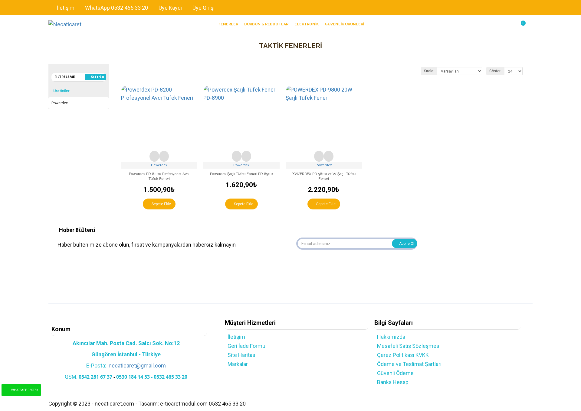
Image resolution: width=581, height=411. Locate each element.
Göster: (495, 71)
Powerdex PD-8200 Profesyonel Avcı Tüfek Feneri (159, 176)
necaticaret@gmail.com (137, 365)
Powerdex (159, 165)
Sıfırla (97, 76)
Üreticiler (61, 91)
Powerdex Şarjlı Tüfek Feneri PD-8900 (241, 174)
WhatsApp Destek (24, 390)
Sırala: (429, 71)
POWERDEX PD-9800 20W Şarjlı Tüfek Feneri (323, 176)
